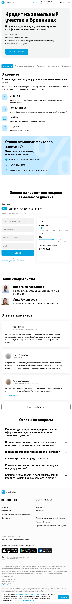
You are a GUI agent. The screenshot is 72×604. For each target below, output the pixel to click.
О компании (40, 507)
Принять (63, 597)
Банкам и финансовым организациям (16, 514)
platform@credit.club (8, 585)
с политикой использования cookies (23, 600)
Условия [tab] (40, 66)
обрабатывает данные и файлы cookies (27, 594)
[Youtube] (9, 500)
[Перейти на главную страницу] (8, 2)
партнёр (19, 539)
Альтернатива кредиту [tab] (24, 66)
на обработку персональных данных (13, 261)
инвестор (12, 539)
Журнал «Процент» (43, 522)
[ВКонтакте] (3, 500)
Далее (18, 252)
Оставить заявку (16, 51)
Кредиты (5, 507)
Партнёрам (6, 518)
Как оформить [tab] (53, 66)
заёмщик (4, 539)
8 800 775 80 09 (46, 2)
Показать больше (36, 406)
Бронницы (36, 2)
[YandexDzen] (15, 500)
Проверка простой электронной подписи (51, 525)
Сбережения (6, 511)
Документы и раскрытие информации (50, 518)
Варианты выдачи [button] (7, 576)
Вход (62, 2)
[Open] (32, 246)
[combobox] (18, 221)
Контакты (40, 511)
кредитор (26, 539)
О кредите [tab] (7, 66)
